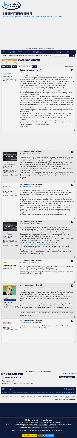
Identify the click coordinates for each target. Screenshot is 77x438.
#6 (20, 287)
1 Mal (15, 80)
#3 (20, 186)
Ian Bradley (71, 398)
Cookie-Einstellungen (29, 435)
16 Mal (16, 306)
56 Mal (17, 174)
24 (8, 78)
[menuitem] (7, 52)
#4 (21, 223)
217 (9, 167)
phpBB (10, 396)
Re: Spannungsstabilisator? (31, 151)
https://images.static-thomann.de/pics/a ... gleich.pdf (38, 244)
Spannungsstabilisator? (29, 60)
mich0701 (13, 63)
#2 (20, 153)
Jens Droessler (8, 297)
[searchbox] (62, 55)
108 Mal (16, 307)
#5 (20, 262)
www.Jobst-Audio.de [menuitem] (47, 392)
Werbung (28, 48)
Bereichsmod (30, 63)
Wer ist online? (8, 381)
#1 (20, 72)
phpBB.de (45, 396)
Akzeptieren (50, 435)
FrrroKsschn (7, 73)
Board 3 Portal (56, 396)
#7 (20, 322)
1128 (9, 304)
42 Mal (16, 175)
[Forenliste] (11, 6)
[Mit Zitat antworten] (72, 70)
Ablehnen (41, 435)
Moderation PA (21, 63)
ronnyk (5, 163)
